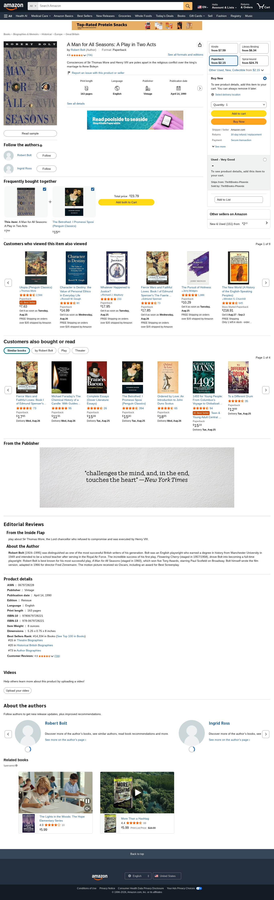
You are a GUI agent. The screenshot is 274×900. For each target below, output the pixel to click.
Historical (47, 34)
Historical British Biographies (35, 645)
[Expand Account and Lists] (236, 7)
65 (176, 408)
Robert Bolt (78, 49)
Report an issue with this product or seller (98, 72)
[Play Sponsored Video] (137, 792)
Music (249, 15)
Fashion (221, 15)
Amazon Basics (63, 15)
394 (141, 408)
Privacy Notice (107, 888)
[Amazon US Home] (99, 878)
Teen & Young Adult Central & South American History (207, 415)
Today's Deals (165, 15)
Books (181, 15)
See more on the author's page (64, 739)
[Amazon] (13, 6)
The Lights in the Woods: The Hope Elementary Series (62, 818)
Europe (59, 34)
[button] (8, 16)
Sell (210, 15)
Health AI (21, 15)
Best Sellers (84, 15)
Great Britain (72, 34)
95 (70, 408)
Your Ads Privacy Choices (181, 888)
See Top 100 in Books (71, 636)
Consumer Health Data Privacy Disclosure (141, 888)
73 (34, 408)
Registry (236, 15)
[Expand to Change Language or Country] (207, 7)
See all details (76, 103)
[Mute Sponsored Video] (87, 809)
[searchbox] (110, 6)
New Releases (105, 15)
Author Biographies (29, 650)
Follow (47, 155)
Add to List (223, 199)
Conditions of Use (86, 888)
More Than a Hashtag (135, 818)
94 (211, 408)
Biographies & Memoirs (26, 34)
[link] (74, 202)
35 (246, 401)
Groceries (125, 15)
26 (105, 408)
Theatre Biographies (30, 640)
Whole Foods (143, 15)
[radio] (223, 48)
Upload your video (17, 690)
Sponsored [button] (9, 765)
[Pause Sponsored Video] (87, 801)
